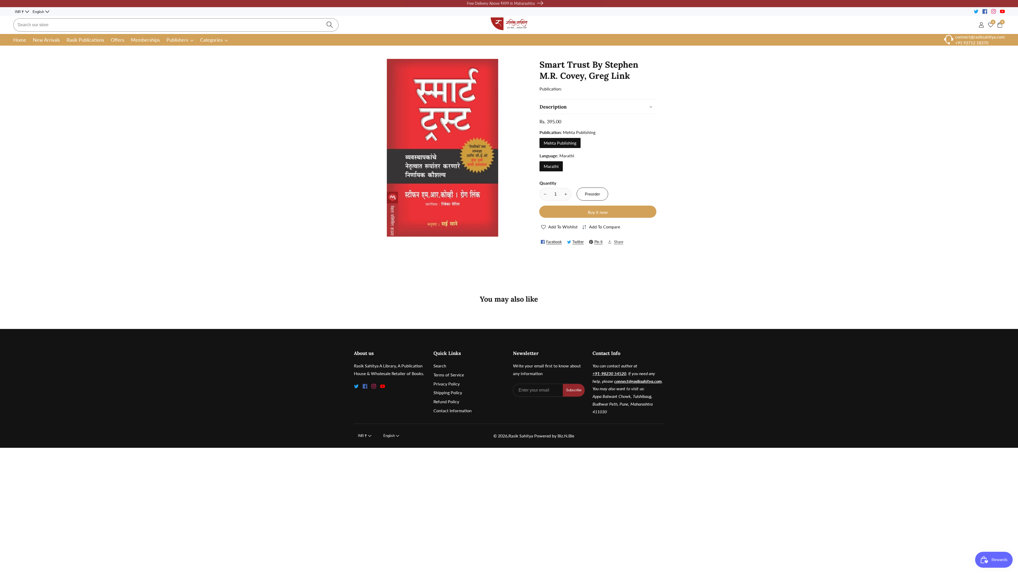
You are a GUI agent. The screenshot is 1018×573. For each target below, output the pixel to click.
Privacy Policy (446, 383)
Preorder (592, 194)
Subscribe (573, 390)
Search (439, 365)
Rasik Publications (85, 40)
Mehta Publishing (560, 142)
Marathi (551, 166)
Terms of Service (448, 374)
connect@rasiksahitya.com (638, 381)
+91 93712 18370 (971, 42)
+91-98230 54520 (609, 373)
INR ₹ (20, 12)
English (39, 12)
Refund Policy (446, 401)
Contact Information (452, 410)
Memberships (145, 40)
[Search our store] (330, 25)
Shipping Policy (447, 392)
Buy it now (598, 212)
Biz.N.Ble (566, 436)
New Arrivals (46, 40)
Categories (211, 40)
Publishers (177, 40)
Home (19, 40)
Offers (117, 40)
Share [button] (618, 242)
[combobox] (176, 25)
